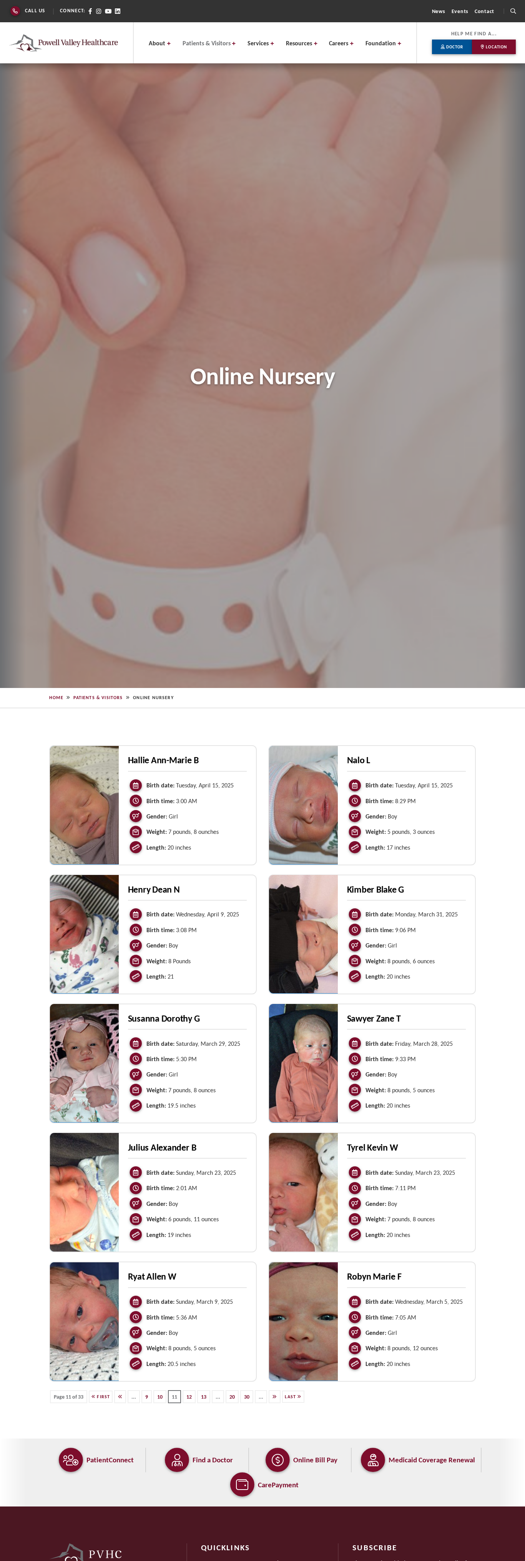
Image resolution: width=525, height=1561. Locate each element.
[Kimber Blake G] (303, 933)
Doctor (454, 47)
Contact (484, 11)
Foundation (381, 43)
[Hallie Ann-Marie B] (84, 804)
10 (160, 1396)
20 (232, 1396)
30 (246, 1396)
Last (291, 1396)
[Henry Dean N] (84, 933)
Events (460, 11)
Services (258, 43)
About (157, 43)
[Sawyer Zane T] (303, 1062)
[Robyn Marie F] (303, 1320)
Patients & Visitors (207, 43)
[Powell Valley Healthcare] (63, 43)
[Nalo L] (303, 804)
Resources (299, 43)
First (102, 1396)
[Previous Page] (120, 1396)
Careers (338, 43)
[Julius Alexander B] (84, 1191)
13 (203, 1396)
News (438, 11)
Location (496, 47)
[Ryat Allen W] (84, 1320)
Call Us (35, 10)
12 (189, 1396)
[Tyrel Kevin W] (303, 1191)
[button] (513, 11)
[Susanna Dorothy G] (84, 1062)
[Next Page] (275, 1396)
